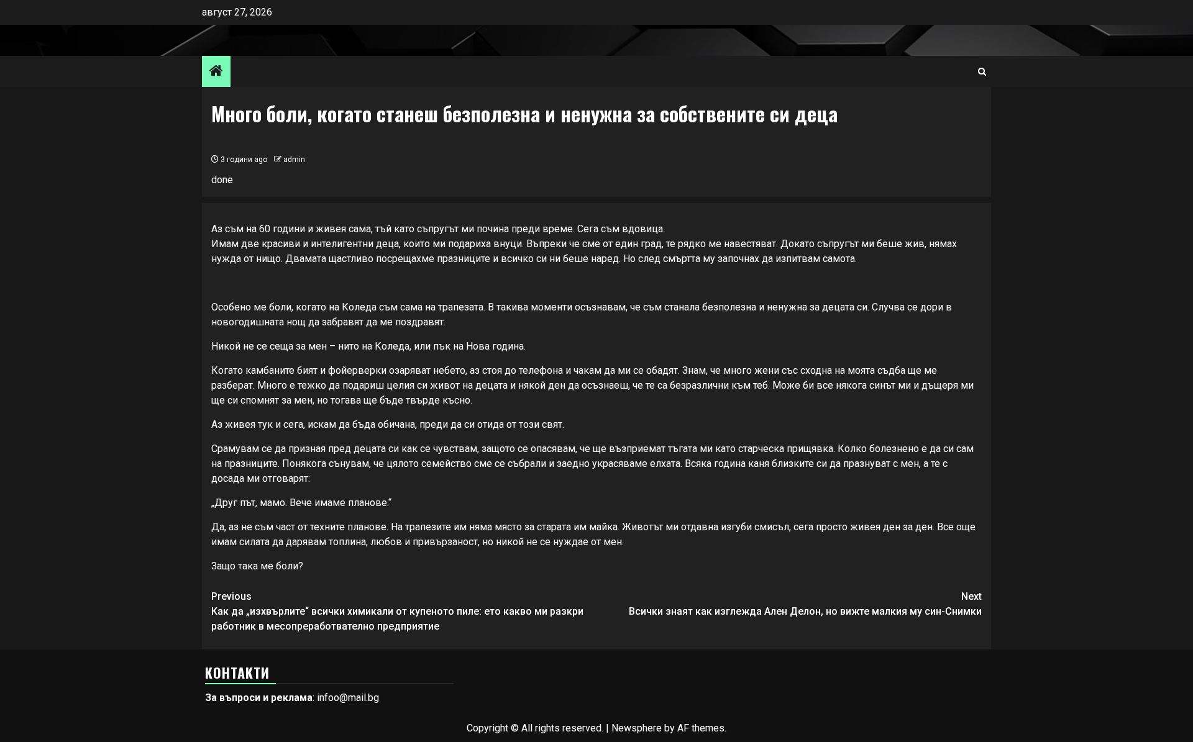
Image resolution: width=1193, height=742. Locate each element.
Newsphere (636, 728)
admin (294, 159)
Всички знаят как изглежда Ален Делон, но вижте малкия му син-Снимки (805, 603)
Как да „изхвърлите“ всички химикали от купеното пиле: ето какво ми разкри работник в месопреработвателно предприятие (397, 611)
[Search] (982, 72)
